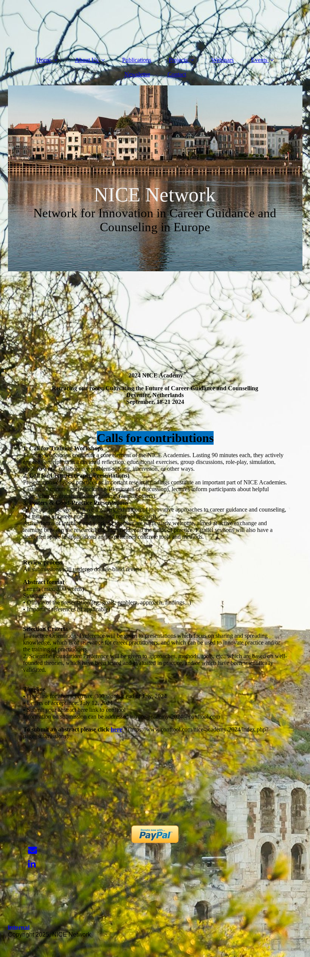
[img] (155, 178)
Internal (18, 928)
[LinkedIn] (31, 864)
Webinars (222, 60)
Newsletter (137, 74)
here (116, 729)
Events (259, 60)
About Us (86, 60)
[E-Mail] (32, 850)
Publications (136, 60)
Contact (176, 74)
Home (43, 60)
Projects (178, 60)
